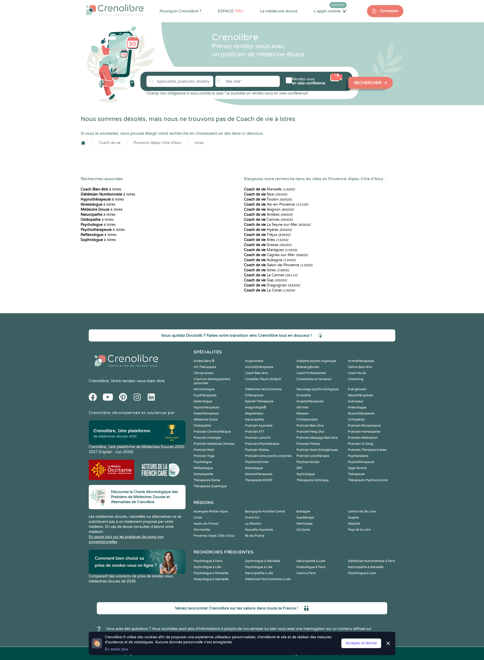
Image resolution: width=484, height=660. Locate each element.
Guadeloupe (305, 517)
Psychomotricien (257, 462)
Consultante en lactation (313, 379)
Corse (198, 517)
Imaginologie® (255, 407)
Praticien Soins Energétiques (317, 450)
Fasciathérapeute (360, 395)
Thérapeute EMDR (258, 480)
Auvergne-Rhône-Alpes (211, 511)
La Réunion (253, 523)
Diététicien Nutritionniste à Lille (268, 579)
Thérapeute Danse (207, 480)
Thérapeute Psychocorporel (368, 480)
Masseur (302, 413)
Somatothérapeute (259, 474)
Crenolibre (99, 380)
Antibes (268, 214)
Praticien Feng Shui (310, 431)
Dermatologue (204, 389)
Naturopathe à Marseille (365, 567)
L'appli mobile (329, 11)
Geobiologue (203, 401)
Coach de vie (109, 143)
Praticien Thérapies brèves (367, 450)
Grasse (267, 245)
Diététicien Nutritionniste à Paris (371, 561)
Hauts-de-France (206, 523)
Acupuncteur (254, 361)
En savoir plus (116, 649)
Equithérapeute (205, 395)
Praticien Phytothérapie (262, 444)
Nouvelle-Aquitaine (259, 529)
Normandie (202, 529)
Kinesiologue (357, 407)
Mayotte (354, 523)
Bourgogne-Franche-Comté (265, 511)
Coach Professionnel (311, 373)
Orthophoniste (307, 419)
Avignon (269, 209)
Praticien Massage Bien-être (317, 437)
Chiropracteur (204, 373)
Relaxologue (254, 468)
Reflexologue (203, 468)
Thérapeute (356, 474)
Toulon (268, 199)
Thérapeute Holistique (312, 480)
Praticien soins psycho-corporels (268, 456)
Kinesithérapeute (206, 413)
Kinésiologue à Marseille (211, 579)
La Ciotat (269, 290)
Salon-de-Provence (278, 265)
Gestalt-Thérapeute (259, 401)
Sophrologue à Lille (207, 567)
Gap (265, 280)
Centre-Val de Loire (362, 511)
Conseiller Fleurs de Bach (263, 379)
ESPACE (231, 11)
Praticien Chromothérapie (212, 431)
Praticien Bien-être (310, 425)
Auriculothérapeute (259, 367)
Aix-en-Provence (276, 204)
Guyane (353, 517)
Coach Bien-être (256, 373)
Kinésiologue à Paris (310, 567)
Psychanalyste (358, 456)
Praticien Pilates (308, 444)
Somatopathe (203, 474)
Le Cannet (270, 275)
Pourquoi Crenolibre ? (180, 11)
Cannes (268, 219)
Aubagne (269, 260)
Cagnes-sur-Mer (276, 255)
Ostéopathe (202, 425)
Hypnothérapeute (206, 407)
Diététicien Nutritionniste (263, 389)
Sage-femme (357, 468)
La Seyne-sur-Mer (277, 225)
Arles (266, 240)
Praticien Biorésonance (364, 425)
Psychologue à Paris (208, 561)
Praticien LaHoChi (258, 437)
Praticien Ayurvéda (259, 425)
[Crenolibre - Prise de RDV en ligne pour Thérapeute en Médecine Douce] (115, 10)
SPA (299, 468)
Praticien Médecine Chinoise (214, 444)
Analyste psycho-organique (316, 361)
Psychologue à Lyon (362, 573)
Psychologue (203, 462)
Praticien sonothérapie (312, 456)
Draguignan (272, 285)
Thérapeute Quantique (210, 486)
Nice (265, 194)
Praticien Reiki (204, 450)
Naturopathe (254, 419)
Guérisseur (356, 401)
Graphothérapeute (310, 401)
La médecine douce (278, 11)
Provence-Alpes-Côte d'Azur (158, 143)
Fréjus (267, 235)
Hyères (268, 230)
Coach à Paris (306, 573)
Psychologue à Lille (258, 567)
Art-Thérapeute (205, 367)
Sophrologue (305, 474)
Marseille (269, 189)
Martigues (270, 250)
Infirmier (302, 407)
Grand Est (252, 517)
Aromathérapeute (361, 361)
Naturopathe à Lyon (310, 561)
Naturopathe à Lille (259, 573)
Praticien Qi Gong (360, 444)
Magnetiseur (254, 413)
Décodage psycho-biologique (317, 389)
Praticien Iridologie (207, 437)
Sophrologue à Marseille (262, 561)
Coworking (356, 379)
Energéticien (357, 389)
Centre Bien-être (360, 367)
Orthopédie (356, 419)
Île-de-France (254, 535)
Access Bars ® (204, 361)
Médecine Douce (206, 419)
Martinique (304, 523)
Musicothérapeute (361, 413)
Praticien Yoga (204, 456)
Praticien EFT (254, 431)
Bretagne (303, 511)
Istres (199, 143)
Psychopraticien (307, 462)
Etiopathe (303, 395)
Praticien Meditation (363, 437)
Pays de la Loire (359, 529)
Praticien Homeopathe (364, 431)
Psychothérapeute (361, 462)
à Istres (101, 189)
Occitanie (303, 529)
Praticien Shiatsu (257, 450)
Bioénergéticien (307, 367)
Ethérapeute (254, 395)
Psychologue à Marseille (211, 573)
